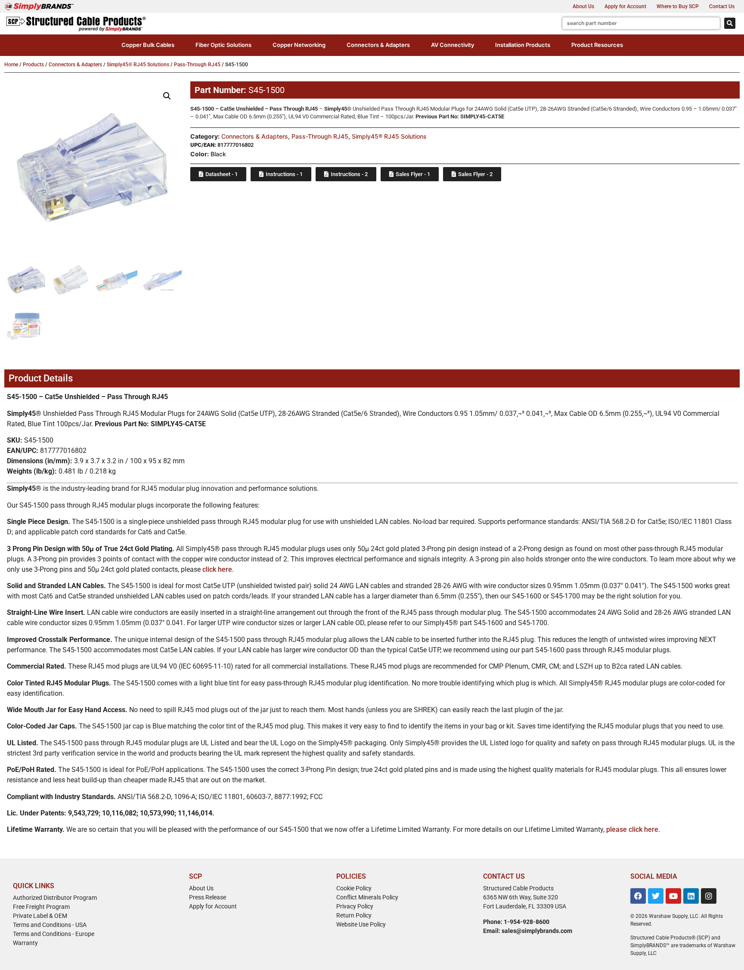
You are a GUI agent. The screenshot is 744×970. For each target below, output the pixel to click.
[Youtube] (673, 896)
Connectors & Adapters (75, 65)
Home (11, 65)
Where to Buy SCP (678, 6)
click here (217, 569)
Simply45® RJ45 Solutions (138, 65)
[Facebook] (638, 896)
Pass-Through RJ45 (197, 65)
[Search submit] (729, 23)
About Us (583, 6)
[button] (148, 45)
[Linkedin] (691, 896)
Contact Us (722, 6)
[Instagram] (708, 896)
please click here (632, 829)
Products (33, 65)
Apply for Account (625, 6)
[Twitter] (655, 896)
